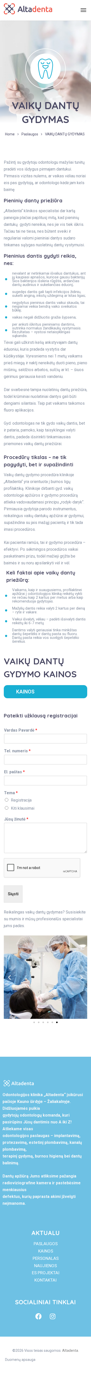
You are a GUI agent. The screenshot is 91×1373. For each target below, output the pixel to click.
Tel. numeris (17, 751)
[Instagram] (52, 1316)
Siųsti (13, 894)
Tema (11, 792)
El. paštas (14, 771)
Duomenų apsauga (20, 1360)
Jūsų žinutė (16, 819)
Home (10, 134)
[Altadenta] (28, 10)
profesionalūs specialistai (59, 919)
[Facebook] (38, 1316)
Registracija (21, 800)
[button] (9, 977)
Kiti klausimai (22, 808)
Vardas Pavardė (20, 730)
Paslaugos (29, 134)
